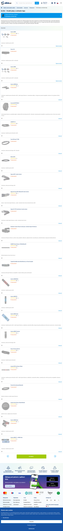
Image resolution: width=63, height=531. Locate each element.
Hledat (37, 3)
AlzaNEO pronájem (37, 502)
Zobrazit (60, 99)
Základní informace (28, 504)
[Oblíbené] (55, 3)
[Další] (55, 456)
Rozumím (31, 521)
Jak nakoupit (15, 504)
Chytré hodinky (20, 7)
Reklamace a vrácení (7, 504)
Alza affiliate (36, 506)
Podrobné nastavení (31, 525)
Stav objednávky (16, 500)
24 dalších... (31, 456)
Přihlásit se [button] (45, 3)
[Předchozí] (8, 456)
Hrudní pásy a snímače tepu (41, 7)
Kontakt (25, 500)
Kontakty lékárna (27, 502)
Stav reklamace (16, 502)
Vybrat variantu (59, 46)
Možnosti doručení (7, 500)
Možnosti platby (6, 502)
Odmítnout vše (31, 528)
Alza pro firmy (36, 500)
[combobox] (25, 3)
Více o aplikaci (9, 486)
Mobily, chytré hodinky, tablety (9, 7)
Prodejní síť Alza (6, 506)
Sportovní (26, 7)
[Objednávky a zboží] (52, 3)
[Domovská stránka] (1, 7)
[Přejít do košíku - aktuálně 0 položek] (61, 3)
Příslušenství (31, 7)
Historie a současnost (28, 506)
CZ (48, 506)
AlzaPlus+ (36, 504)
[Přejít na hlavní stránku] (6, 3)
